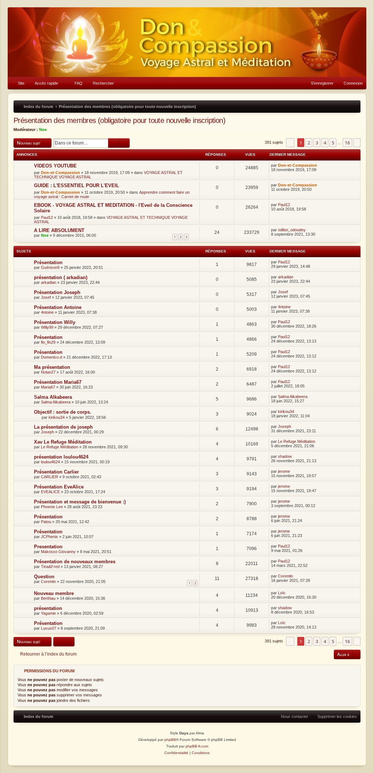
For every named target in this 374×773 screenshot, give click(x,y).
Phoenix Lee (52, 507)
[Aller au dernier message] (320, 165)
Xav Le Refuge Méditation (63, 442)
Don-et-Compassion (60, 172)
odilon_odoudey (292, 230)
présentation (48, 608)
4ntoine (47, 312)
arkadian (48, 282)
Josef (46, 297)
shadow (285, 456)
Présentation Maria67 (57, 382)
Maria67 (48, 387)
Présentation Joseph (57, 292)
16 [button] (347, 142)
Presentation (48, 546)
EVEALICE (50, 492)
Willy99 (47, 327)
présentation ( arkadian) (60, 277)
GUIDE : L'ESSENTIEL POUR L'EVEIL (76, 185)
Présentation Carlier (56, 472)
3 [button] (317, 142)
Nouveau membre (54, 593)
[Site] (187, 42)
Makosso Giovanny (58, 551)
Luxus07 (48, 628)
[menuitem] (17, 83)
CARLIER (49, 477)
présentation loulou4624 (61, 457)
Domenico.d (51, 357)
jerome (284, 471)
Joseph (47, 432)
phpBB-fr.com (197, 746)
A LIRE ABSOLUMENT (59, 230)
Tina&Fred (50, 566)
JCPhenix (49, 536)
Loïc (282, 593)
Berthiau (48, 598)
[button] (290, 142)
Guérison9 (50, 267)
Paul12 (47, 217)
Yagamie (48, 613)
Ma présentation (52, 367)
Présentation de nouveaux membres (74, 561)
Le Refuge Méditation (59, 447)
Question (44, 576)
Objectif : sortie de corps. (62, 412)
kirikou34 (57, 417)
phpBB (170, 740)
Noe (43, 129)
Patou (46, 521)
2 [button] (309, 142)
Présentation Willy (54, 322)
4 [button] (325, 142)
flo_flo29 (48, 342)
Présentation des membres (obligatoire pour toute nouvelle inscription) (119, 120)
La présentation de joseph (63, 427)
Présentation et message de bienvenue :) (80, 502)
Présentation (48, 262)
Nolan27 (48, 372)
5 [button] (333, 142)
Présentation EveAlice (59, 487)
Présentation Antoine (57, 307)
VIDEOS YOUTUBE (55, 166)
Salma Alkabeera (53, 397)
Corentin (48, 581)
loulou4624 (50, 462)
